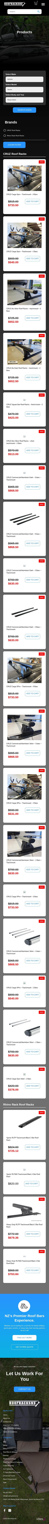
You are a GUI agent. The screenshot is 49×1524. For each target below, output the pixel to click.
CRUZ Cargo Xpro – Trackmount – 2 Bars (22, 251)
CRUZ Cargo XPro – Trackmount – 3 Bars (22, 686)
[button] (43, 4)
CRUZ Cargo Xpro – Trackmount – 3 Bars (22, 194)
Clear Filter (14, 145)
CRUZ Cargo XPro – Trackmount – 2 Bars (22, 803)
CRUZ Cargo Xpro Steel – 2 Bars (18, 1079)
